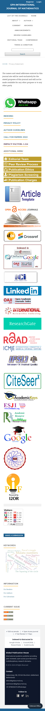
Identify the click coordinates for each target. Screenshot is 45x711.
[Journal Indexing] (22, 268)
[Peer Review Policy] (22, 166)
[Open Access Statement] (22, 226)
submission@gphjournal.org (16, 684)
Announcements (22, 30)
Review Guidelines (22, 35)
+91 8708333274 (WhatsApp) (16, 687)
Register (30, 2)
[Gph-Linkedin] (22, 295)
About (15, 21)
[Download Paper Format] (22, 202)
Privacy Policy (12, 123)
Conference (32, 40)
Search (22, 54)
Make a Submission (14, 535)
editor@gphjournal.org (14, 681)
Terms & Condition (23, 45)
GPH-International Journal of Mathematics (22, 7)
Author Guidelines (14, 130)
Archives (28, 25)
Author (28, 21)
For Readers (8, 589)
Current (16, 25)
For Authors (8, 593)
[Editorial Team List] (22, 160)
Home (33, 16)
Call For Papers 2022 (16, 137)
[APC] (22, 181)
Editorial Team (14, 40)
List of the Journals (17, 16)
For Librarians (9, 596)
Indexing (8, 116)
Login (38, 2)
